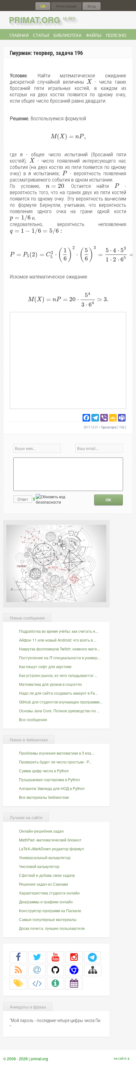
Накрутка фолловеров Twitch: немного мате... (59, 648)
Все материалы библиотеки (44, 797)
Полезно (116, 35)
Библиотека (67, 35)
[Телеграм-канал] (92, 957)
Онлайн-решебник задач (41, 831)
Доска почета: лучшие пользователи (52, 928)
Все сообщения (33, 719)
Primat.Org (42, 20)
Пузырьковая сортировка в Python (49, 779)
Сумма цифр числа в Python (44, 770)
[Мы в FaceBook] (18, 957)
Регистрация (66, 6)
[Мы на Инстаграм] (74, 957)
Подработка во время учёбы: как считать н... (58, 631)
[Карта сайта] (93, 970)
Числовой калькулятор (39, 866)
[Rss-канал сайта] (18, 970)
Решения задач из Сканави (43, 884)
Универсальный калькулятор (45, 857)
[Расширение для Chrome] (74, 970)
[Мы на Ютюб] (56, 957)
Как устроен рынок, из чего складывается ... (58, 675)
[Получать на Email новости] (37, 970)
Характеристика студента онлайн (49, 892)
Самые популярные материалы (48, 919)
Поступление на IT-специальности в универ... (59, 657)
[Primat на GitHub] (56, 970)
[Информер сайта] (56, 983)
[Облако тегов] (18, 983)
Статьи (41, 35)
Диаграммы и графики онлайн (46, 901)
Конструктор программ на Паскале (50, 910)
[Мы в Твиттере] (37, 957)
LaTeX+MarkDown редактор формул (51, 848)
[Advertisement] (68, 360)
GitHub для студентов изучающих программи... (60, 701)
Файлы (94, 35)
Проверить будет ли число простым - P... (55, 761)
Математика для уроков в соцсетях (50, 684)
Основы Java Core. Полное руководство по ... (59, 710)
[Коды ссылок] (37, 983)
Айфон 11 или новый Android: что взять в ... (57, 640)
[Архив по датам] (74, 983)
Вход (92, 6)
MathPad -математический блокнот (50, 839)
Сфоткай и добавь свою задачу (47, 875)
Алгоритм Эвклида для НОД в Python (52, 788)
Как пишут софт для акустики (45, 666)
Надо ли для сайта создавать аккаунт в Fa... (58, 693)
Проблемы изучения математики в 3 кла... (56, 753)
